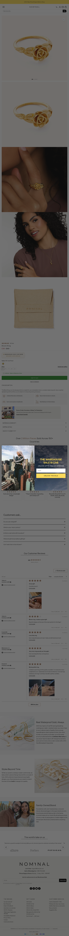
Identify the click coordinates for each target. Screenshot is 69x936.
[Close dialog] (65, 447)
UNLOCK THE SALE (51, 476)
